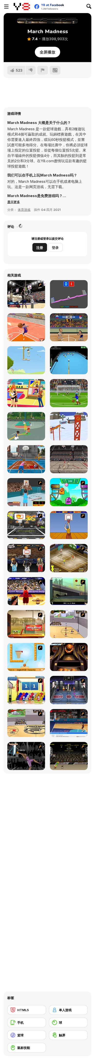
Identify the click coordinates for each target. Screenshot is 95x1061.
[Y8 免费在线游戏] (22, 6)
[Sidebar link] (6, 6)
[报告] (42, 70)
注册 (39, 247)
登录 (55, 247)
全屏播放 (47, 52)
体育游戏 (24, 210)
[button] (13, 202)
